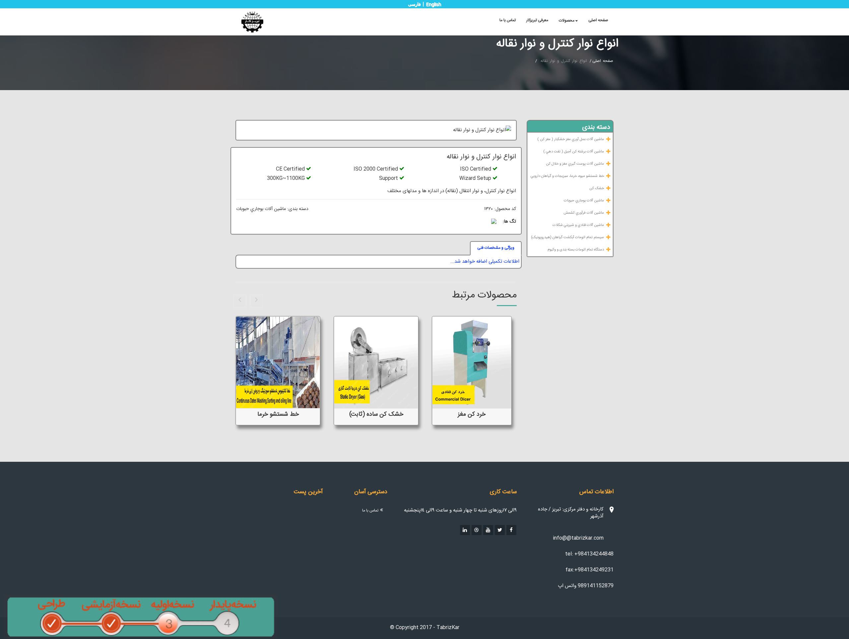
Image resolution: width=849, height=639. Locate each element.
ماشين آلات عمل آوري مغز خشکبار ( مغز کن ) (570, 139)
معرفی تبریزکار (537, 20)
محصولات (567, 20)
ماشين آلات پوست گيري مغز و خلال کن (575, 164)
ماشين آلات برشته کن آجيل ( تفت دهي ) (573, 152)
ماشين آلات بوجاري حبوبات (584, 201)
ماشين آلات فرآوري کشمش (583, 213)
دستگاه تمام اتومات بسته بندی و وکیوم (576, 250)
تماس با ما (507, 20)
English (433, 4)
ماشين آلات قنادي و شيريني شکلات (578, 225)
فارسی (414, 4)
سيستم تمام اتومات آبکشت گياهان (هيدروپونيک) (567, 237)
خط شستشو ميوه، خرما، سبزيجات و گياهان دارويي (567, 176)
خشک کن (596, 188)
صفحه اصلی (598, 20)
